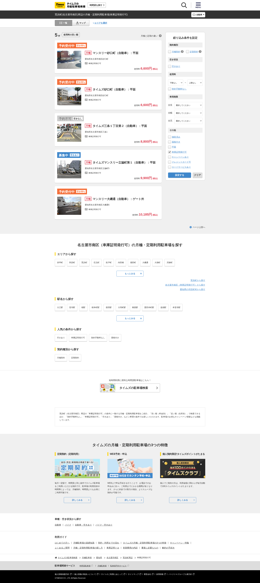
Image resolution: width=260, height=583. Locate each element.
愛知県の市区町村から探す (192, 289)
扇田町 (133, 262)
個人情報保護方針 (62, 574)
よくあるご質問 (62, 548)
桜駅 (83, 307)
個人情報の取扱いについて (85, 574)
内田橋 (121, 262)
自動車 (58, 525)
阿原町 (72, 262)
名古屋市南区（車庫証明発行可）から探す (185, 285)
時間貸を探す (96, 5)
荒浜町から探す (197, 280)
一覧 (65, 23)
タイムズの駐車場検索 (133, 387)
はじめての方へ (62, 543)
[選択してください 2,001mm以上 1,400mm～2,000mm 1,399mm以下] (188, 113)
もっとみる (130, 273)
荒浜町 (84, 262)
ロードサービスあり (181, 167)
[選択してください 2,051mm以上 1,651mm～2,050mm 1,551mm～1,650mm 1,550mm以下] (188, 121)
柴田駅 (109, 307)
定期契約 (194, 51)
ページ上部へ (199, 227)
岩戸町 (109, 262)
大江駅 (60, 307)
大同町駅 (122, 307)
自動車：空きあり (83, 525)
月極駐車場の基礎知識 (83, 543)
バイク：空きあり (104, 525)
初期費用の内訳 (130, 548)
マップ (82, 23)
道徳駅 (163, 307)
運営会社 (147, 574)
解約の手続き (168, 548)
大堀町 (157, 262)
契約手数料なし (179, 89)
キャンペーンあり (180, 157)
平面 (174, 147)
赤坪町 (60, 262)
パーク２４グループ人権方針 (180, 574)
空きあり (176, 66)
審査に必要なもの (149, 548)
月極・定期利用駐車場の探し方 (88, 548)
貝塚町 (170, 262)
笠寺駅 (72, 307)
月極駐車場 (102, 566)
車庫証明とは (113, 548)
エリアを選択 (100, 23)
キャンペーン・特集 (179, 543)
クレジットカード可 (181, 162)
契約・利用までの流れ (108, 543)
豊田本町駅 (149, 307)
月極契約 (176, 51)
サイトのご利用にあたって (112, 574)
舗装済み (176, 137)
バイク (68, 525)
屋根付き (176, 142)
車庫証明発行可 (179, 152)
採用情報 (159, 574)
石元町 (96, 262)
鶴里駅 (135, 307)
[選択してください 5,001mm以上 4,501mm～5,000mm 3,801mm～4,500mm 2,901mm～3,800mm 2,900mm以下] (188, 105)
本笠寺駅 (176, 307)
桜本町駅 (95, 307)
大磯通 (145, 262)
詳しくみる (77, 500)
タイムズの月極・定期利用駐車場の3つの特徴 (144, 543)
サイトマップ (133, 574)
